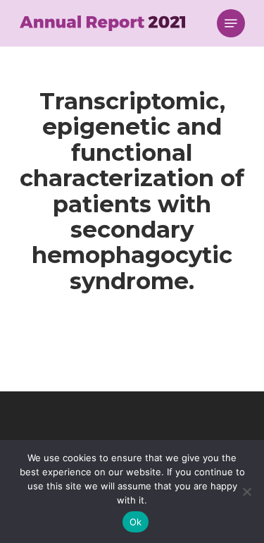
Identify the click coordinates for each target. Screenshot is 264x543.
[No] (246, 491)
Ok (136, 521)
